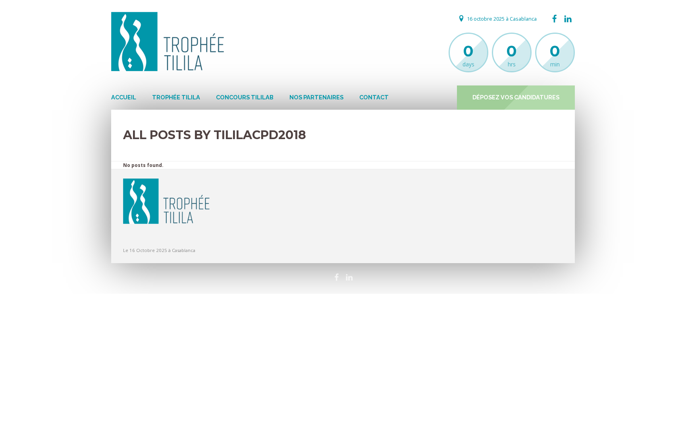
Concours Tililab (245, 97)
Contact (374, 97)
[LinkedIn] (568, 19)
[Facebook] (554, 19)
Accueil (123, 97)
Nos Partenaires (316, 97)
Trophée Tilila (176, 97)
